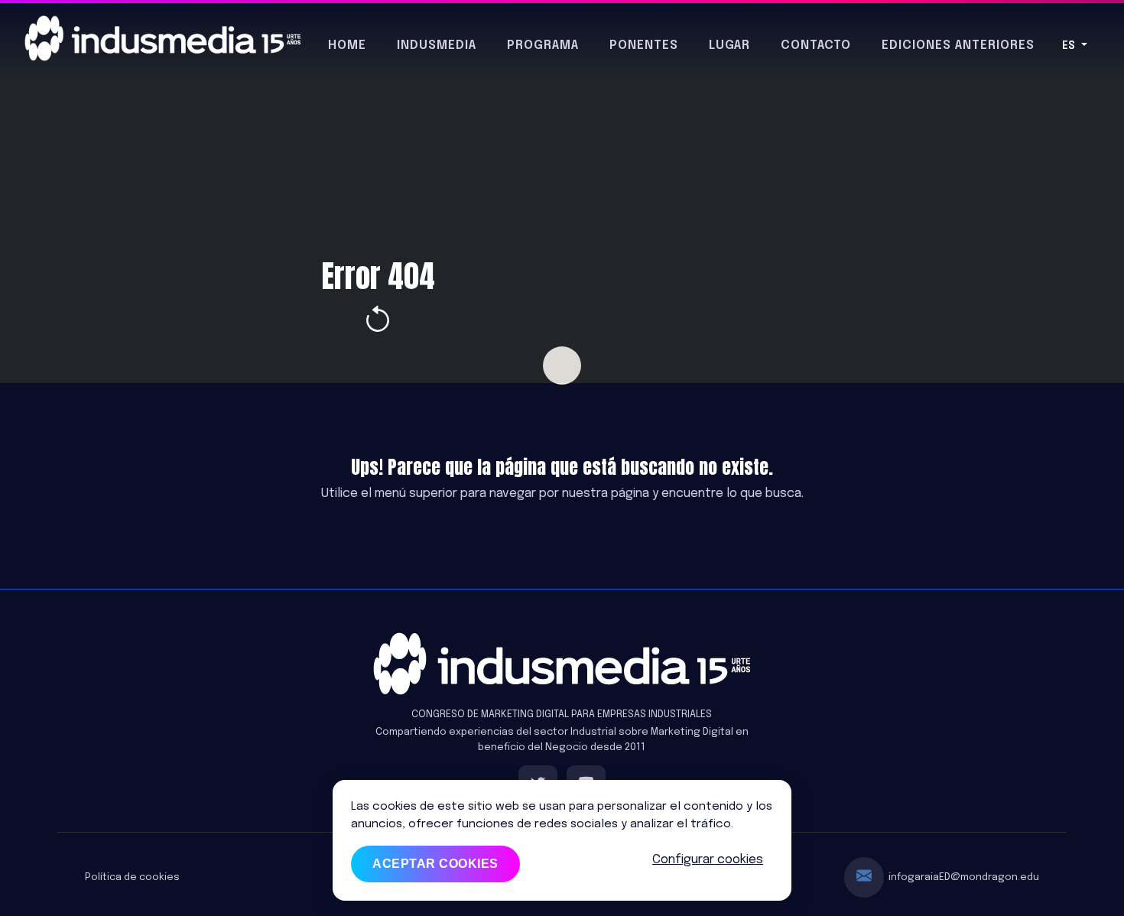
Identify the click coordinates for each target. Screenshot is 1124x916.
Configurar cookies (707, 859)
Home (347, 45)
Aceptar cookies (435, 863)
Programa (543, 45)
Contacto (816, 45)
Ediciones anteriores (958, 45)
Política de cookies (132, 877)
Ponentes (643, 45)
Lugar (729, 45)
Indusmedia (436, 45)
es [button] (1070, 46)
